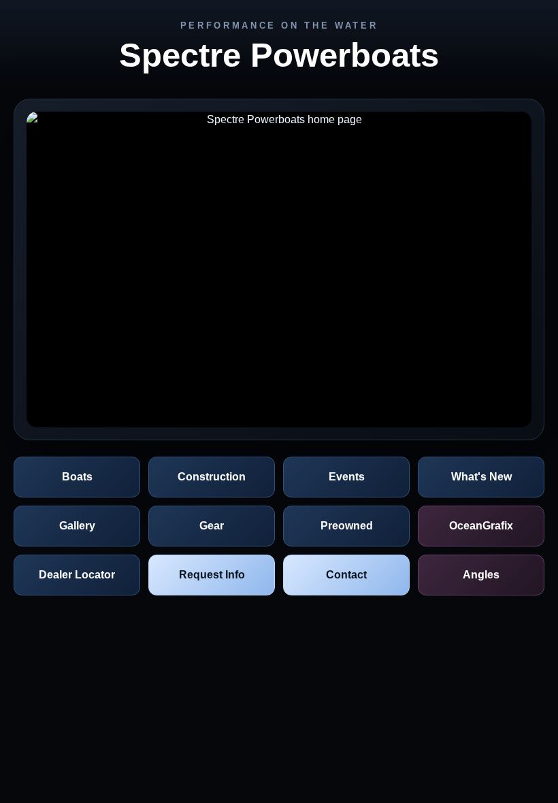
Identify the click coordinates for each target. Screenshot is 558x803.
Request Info (212, 574)
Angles (481, 574)
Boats (77, 476)
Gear (211, 525)
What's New (481, 476)
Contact (346, 574)
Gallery (77, 525)
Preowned (347, 525)
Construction (212, 476)
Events (347, 476)
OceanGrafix (481, 525)
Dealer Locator (77, 574)
